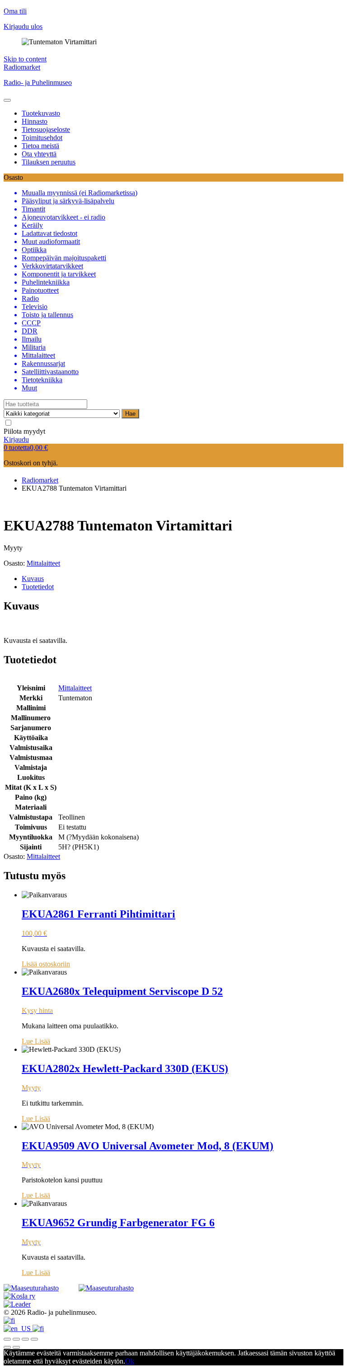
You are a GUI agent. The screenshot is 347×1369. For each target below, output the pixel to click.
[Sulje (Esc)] (7, 1339)
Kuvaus (33, 578)
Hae (130, 413)
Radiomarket (22, 67)
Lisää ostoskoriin (46, 964)
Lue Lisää (36, 1041)
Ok (129, 1361)
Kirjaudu (16, 439)
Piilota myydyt (24, 431)
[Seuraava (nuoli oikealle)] (16, 1347)
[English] (18, 1328)
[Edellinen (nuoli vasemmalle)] (7, 1347)
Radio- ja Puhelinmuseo (38, 82)
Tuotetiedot (38, 587)
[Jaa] (16, 1339)
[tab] (182, 579)
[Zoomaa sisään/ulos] (34, 1339)
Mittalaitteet (43, 563)
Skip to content (25, 59)
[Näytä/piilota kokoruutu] (25, 1339)
